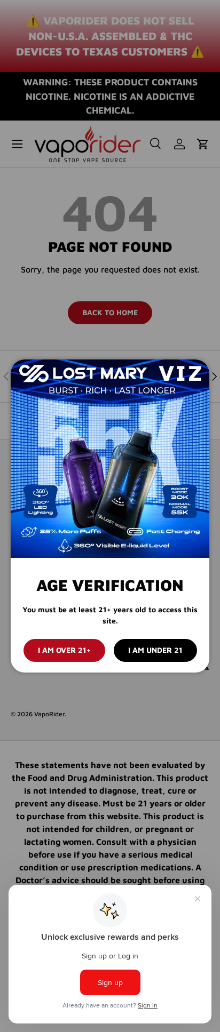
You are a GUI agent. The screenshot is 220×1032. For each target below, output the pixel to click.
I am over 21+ (64, 649)
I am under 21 (155, 649)
